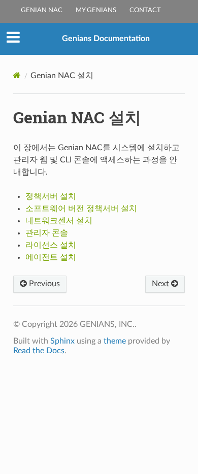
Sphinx (62, 341)
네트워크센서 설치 (58, 221)
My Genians (96, 10)
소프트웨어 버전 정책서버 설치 (81, 209)
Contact (145, 10)
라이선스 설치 (50, 245)
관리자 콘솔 (46, 233)
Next (161, 284)
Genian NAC (41, 10)
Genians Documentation (106, 39)
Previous (43, 284)
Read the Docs (38, 351)
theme (115, 341)
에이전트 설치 (50, 257)
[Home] (17, 75)
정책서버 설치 (50, 196)
